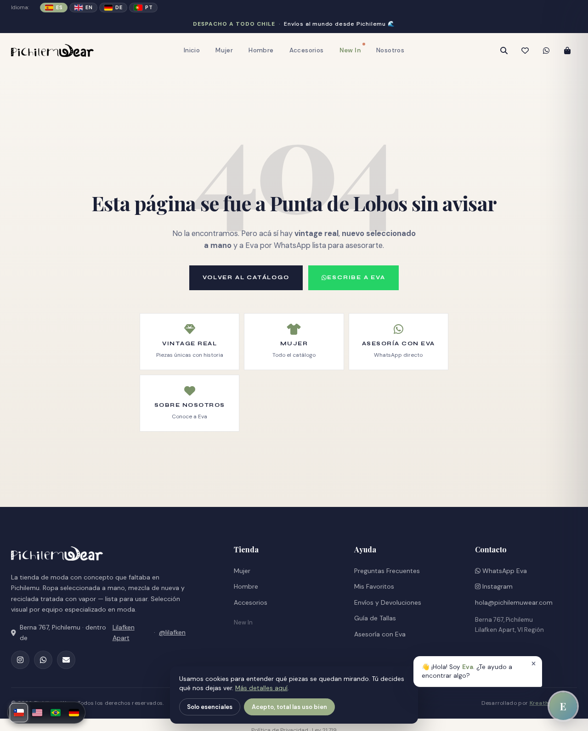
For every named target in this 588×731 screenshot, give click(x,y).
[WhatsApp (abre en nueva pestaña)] (43, 660)
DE (118, 7)
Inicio (192, 50)
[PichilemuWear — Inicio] (52, 50)
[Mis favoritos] (525, 50)
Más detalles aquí (261, 688)
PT (149, 7)
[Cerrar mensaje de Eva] (533, 664)
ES (59, 7)
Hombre (261, 50)
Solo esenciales (209, 707)
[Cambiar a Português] (55, 712)
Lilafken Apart (124, 632)
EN (88, 7)
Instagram (497, 586)
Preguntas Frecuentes (387, 571)
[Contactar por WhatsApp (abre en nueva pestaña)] (546, 50)
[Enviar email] (66, 660)
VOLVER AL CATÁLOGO (246, 277)
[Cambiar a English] (37, 712)
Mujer (224, 50)
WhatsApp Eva (504, 571)
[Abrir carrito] (567, 50)
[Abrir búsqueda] (504, 50)
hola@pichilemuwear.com (514, 602)
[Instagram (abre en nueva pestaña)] (20, 660)
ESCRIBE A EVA (356, 277)
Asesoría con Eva (380, 634)
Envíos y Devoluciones (387, 602)
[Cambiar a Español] (19, 712)
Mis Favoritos (374, 586)
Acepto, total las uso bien (289, 707)
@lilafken (172, 632)
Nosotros (390, 50)
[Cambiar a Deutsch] (74, 712)
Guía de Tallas (375, 618)
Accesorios (306, 50)
